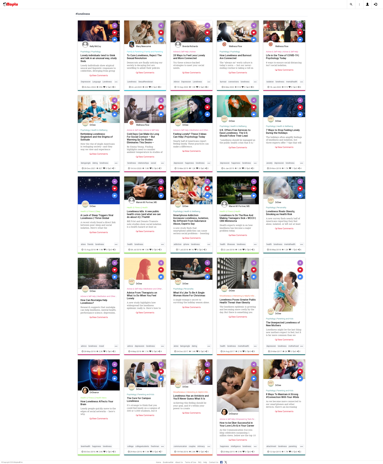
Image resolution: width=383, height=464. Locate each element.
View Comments (100, 75)
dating (95, 163)
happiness (189, 163)
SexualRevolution (145, 82)
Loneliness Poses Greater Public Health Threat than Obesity (238, 301)
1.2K (193, 168)
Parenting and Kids (285, 318)
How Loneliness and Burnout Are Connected (235, 57)
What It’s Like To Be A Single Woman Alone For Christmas (189, 294)
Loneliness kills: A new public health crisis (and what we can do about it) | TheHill (144, 214)
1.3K (193, 87)
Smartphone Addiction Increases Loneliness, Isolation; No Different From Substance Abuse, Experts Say (191, 219)
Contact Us (213, 462)
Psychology (85, 51)
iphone (186, 244)
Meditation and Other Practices (203, 130)
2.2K (101, 351)
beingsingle (86, 163)
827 (100, 168)
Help (205, 462)
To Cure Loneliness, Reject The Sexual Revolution (144, 57)
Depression (86, 82)
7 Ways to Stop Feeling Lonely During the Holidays (283, 131)
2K (286, 351)
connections (233, 82)
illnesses (231, 244)
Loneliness (107, 82)
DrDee (93, 125)
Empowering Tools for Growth (248, 419)
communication (180, 446)
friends (90, 244)
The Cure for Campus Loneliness (139, 399)
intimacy (201, 446)
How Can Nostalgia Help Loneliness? (93, 301)
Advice (193, 51)
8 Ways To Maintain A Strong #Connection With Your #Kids (282, 396)
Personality (281, 207)
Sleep (98, 211)
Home (158, 462)
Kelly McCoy (95, 46)
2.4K (193, 451)
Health (145, 207)
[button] (351, 4)
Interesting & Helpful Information (246, 296)
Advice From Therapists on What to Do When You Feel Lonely (142, 295)
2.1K (240, 351)
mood (101, 346)
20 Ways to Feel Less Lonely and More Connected (189, 57)
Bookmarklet (168, 462)
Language (96, 82)
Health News (101, 397)
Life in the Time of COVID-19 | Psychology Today (282, 57)
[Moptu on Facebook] (221, 462)
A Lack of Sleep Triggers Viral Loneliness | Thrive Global (96, 217)
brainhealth (85, 446)
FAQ (199, 462)
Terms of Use (190, 462)
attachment (271, 446)
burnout (223, 82)
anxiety (269, 163)
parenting (293, 446)
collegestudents (142, 446)
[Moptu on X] (226, 462)
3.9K (240, 451)
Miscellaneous (226, 296)
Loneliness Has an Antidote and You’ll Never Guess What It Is (191, 397)
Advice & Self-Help (181, 51)
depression (178, 163)
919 (286, 87)
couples (192, 446)
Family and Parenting (154, 51)
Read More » (99, 32)
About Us (179, 462)
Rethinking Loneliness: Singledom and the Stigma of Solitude (96, 136)
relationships (143, 163)
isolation (270, 82)
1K (192, 249)
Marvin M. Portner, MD (146, 202)
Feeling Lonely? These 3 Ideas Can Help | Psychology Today (189, 135)
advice (83, 346)
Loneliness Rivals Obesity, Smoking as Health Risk (280, 213)
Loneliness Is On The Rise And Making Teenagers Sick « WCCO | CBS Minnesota (238, 218)
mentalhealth (291, 82)
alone (83, 244)
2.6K (101, 451)
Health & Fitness (87, 211)
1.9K (101, 249)
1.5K (147, 249)
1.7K (286, 168)
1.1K (147, 351)
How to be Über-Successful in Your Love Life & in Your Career (237, 424)
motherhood (293, 346)
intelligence (236, 446)
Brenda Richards (190, 46)
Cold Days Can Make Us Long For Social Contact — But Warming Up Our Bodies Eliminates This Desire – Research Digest (143, 139)
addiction (177, 244)
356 (100, 87)
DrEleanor (94, 392)
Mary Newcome (143, 46)
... (116, 81)
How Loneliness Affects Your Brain (96, 403)
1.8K (147, 168)
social (153, 163)
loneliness (245, 82)
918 (239, 87)
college (130, 446)
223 (146, 87)
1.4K (240, 249)
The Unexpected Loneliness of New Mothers (283, 324)
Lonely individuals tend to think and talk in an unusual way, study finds (98, 58)
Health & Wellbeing (99, 130)
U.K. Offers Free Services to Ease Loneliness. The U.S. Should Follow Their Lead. (235, 133)
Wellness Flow (235, 46)
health (130, 244)
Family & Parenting (135, 51)
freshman (155, 446)
